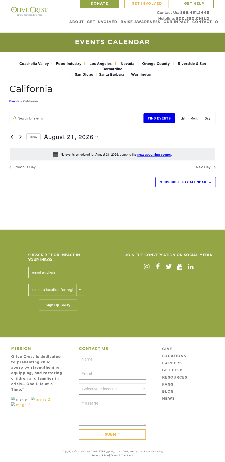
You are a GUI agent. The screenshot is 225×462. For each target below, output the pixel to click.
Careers (172, 363)
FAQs (167, 384)
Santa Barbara (111, 74)
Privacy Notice (100, 455)
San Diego (84, 74)
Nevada (127, 64)
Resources (174, 377)
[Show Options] (80, 290)
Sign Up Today (58, 305)
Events (14, 101)
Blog (168, 391)
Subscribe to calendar (183, 182)
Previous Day (25, 166)
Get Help (172, 370)
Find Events (159, 118)
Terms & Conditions (122, 455)
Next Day (203, 166)
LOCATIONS (174, 356)
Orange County (156, 64)
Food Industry (69, 64)
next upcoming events (154, 154)
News (168, 398)
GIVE (167, 349)
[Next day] (20, 136)
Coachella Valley (34, 64)
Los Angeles (100, 64)
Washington (142, 74)
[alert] (112, 154)
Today (33, 136)
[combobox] (52, 290)
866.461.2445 (194, 13)
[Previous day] (12, 136)
